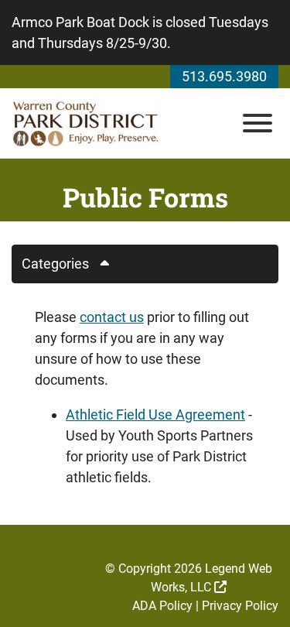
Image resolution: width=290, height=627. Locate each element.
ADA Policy (162, 605)
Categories (55, 263)
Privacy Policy (240, 605)
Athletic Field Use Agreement (155, 414)
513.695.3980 (224, 76)
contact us (112, 317)
